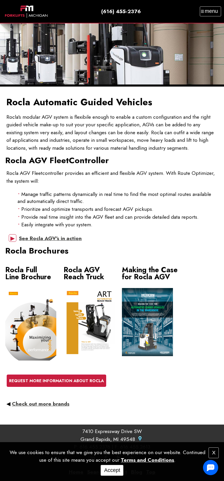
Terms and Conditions (147, 460)
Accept (112, 470)
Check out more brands (40, 404)
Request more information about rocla (56, 381)
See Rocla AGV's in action (50, 238)
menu (211, 11)
